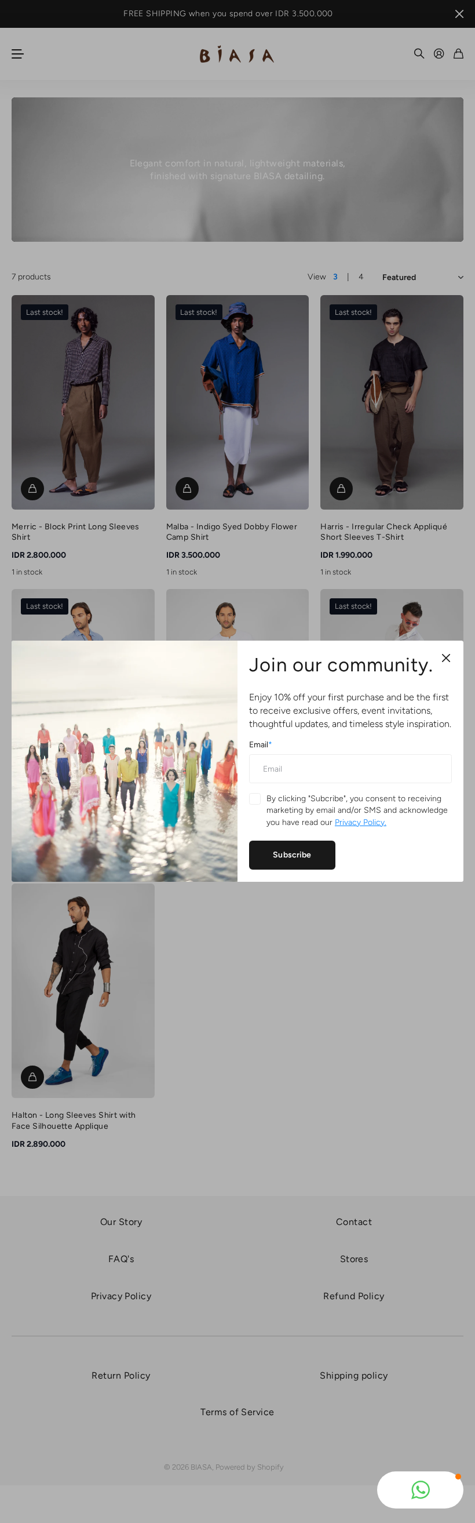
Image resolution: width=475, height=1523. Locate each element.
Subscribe (292, 855)
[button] (420, 1490)
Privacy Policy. (360, 822)
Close (446, 658)
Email (260, 745)
